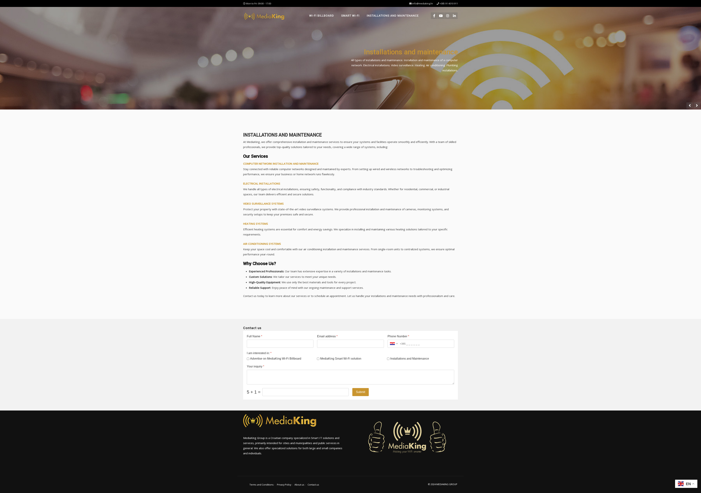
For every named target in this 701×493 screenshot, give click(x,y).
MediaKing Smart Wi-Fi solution (340, 358)
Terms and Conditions (262, 484)
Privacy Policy (284, 484)
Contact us (313, 484)
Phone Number (398, 336)
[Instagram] (447, 15)
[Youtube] (441, 15)
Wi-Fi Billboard (321, 15)
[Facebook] (434, 15)
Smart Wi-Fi (350, 15)
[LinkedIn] (454, 15)
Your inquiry (255, 366)
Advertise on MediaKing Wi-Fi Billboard (275, 358)
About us (299, 484)
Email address (327, 336)
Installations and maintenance (393, 15)
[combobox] (397, 344)
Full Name (254, 336)
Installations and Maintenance (409, 358)
